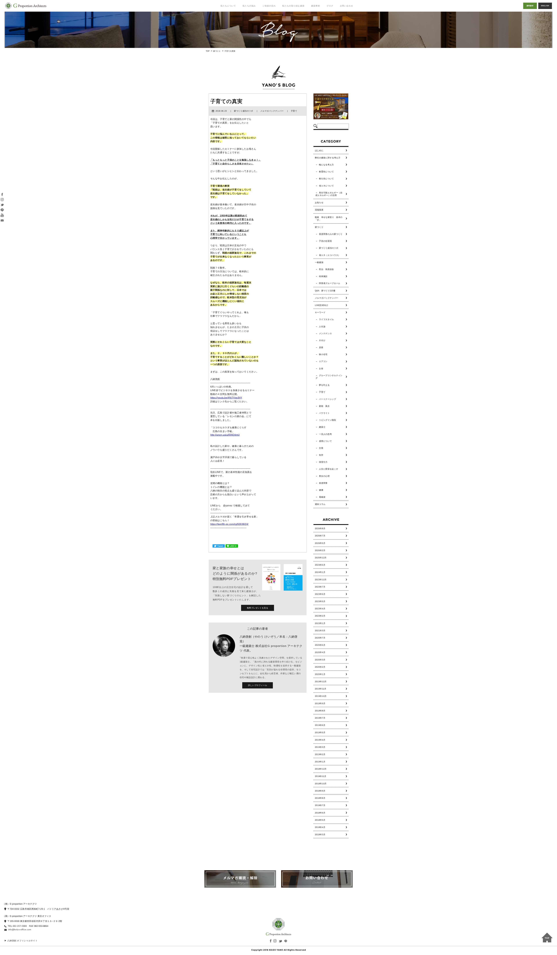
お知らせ (319, 202)
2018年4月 (320, 827)
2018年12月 (321, 769)
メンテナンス (325, 333)
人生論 (322, 326)
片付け (322, 340)
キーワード (320, 312)
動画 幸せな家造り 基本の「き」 (328, 218)
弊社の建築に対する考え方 (327, 158)
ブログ (330, 6)
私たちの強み (249, 6)
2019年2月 (320, 754)
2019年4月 (320, 740)
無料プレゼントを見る (257, 608)
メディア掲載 (225, 28)
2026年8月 (320, 528)
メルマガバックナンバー (326, 298)
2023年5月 (320, 601)
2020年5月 (320, 645)
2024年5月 (320, 565)
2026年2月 (320, 550)
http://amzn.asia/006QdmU (225, 435)
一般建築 (319, 262)
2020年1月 (320, 674)
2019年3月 (320, 747)
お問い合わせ (346, 6)
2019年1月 (320, 761)
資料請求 (530, 6)
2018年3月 (320, 834)
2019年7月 (320, 718)
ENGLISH (545, 6)
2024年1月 (320, 572)
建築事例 (315, 6)
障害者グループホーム (329, 283)
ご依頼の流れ (269, 6)
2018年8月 (320, 798)
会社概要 (223, 33)
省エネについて (326, 186)
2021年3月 (320, 630)
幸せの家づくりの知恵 (336, 11)
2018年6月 (320, 813)
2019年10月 (321, 696)
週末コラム (320, 504)
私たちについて (228, 6)
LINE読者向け (321, 305)
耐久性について (326, 178)
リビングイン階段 (327, 420)
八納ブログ (333, 19)
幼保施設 (323, 276)
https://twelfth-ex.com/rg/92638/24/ (229, 524)
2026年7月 (320, 536)
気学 (321, 455)
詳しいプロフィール (257, 685)
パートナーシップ (327, 399)
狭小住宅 (323, 354)
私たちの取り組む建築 (293, 6)
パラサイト (324, 413)
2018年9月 (320, 791)
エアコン (323, 361)
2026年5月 (320, 543)
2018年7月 (320, 805)
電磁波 (322, 497)
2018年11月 (320, 776)
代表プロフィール (227, 16)
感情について (325, 441)
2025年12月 (321, 557)
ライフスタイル (326, 319)
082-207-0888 (20, 926)
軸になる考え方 (326, 164)
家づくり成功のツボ (328, 248)
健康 (321, 490)
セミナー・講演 (226, 22)
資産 (321, 347)
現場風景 (319, 210)
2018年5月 (320, 820)
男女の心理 (324, 476)
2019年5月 (320, 732)
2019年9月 (320, 703)
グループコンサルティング (328, 376)
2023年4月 (320, 608)
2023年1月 (320, 623)
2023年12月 (321, 579)
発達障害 (323, 483)
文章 (321, 448)
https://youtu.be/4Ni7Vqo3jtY (226, 397)
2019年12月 (321, 681)
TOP (208, 51)
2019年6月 (320, 725)
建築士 (322, 427)
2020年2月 (320, 667)
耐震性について (326, 171)
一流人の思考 (325, 434)
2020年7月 (320, 638)
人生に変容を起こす (328, 469)
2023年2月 (320, 616)
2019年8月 (320, 710)
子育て (322, 392)
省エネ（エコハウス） (329, 255)
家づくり (217, 51)
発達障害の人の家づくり (330, 234)
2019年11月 (320, 689)
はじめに (319, 150)
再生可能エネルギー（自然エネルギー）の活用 (328, 193)
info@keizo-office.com (19, 929)
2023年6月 (320, 594)
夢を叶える (324, 385)
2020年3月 (320, 660)
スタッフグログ (335, 25)
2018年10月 (321, 783)
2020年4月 (320, 652)
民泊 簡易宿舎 (326, 269)
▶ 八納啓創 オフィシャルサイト (20, 940)
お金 (321, 368)
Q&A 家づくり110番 (325, 290)
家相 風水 (324, 406)
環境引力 (323, 462)
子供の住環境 (325, 241)
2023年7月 (320, 587)
